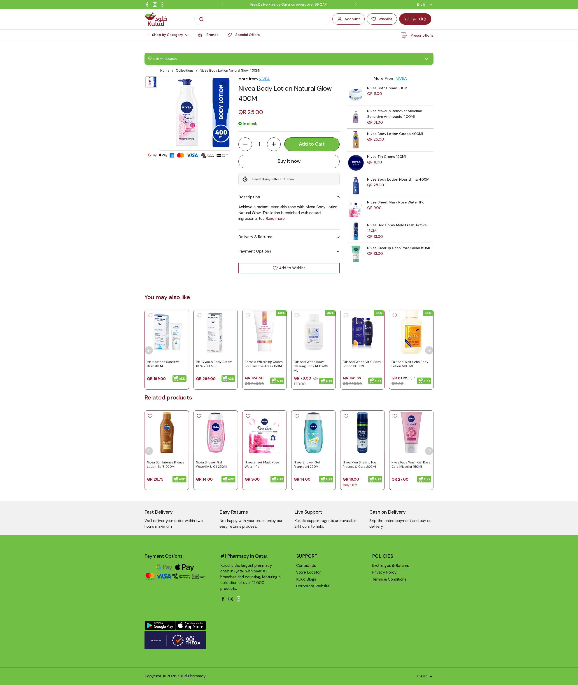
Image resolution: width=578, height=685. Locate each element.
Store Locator (308, 572)
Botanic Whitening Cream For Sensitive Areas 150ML (264, 363)
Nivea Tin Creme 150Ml (386, 156)
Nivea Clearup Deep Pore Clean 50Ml (398, 248)
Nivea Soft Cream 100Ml (387, 88)
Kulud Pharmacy (191, 675)
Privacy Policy (384, 572)
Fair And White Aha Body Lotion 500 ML (410, 363)
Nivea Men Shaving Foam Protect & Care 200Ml (361, 464)
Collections (184, 70)
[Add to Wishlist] (150, 315)
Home (165, 70)
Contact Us (306, 565)
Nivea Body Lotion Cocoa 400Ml (395, 133)
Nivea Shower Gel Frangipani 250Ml (307, 464)
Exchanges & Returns (390, 565)
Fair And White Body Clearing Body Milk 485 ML (311, 365)
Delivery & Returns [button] (255, 236)
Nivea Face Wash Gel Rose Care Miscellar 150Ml (411, 464)
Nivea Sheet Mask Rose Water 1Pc (395, 202)
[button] (245, 144)
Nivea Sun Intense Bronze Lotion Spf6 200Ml (165, 464)
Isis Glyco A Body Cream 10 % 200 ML (214, 363)
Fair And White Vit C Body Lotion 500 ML (362, 363)
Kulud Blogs (306, 579)
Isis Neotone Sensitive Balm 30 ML (163, 363)
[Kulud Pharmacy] (155, 19)
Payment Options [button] (254, 251)
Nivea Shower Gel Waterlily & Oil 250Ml (211, 464)
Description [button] (249, 196)
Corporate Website (313, 585)
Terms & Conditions (389, 579)
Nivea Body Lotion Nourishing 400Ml (398, 179)
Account (352, 19)
